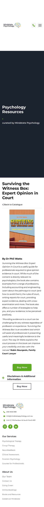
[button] (39, 25)
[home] (11, 25)
